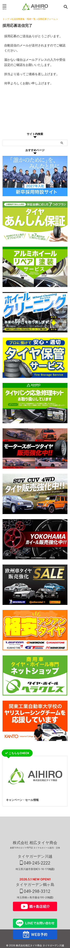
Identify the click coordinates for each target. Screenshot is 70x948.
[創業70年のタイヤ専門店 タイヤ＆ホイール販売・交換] (35, 7)
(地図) (51, 869)
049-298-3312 (36, 891)
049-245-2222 (36, 863)
